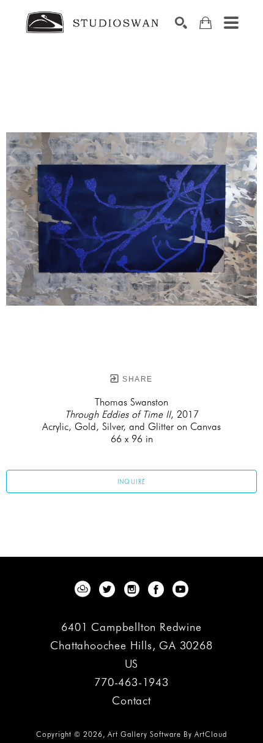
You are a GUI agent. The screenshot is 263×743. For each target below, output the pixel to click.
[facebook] (156, 589)
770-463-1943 (131, 682)
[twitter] (107, 589)
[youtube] (180, 589)
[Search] (181, 23)
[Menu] (231, 23)
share (136, 379)
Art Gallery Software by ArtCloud (167, 734)
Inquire (131, 481)
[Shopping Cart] (205, 23)
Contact (131, 700)
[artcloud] (83, 589)
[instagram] (131, 589)
